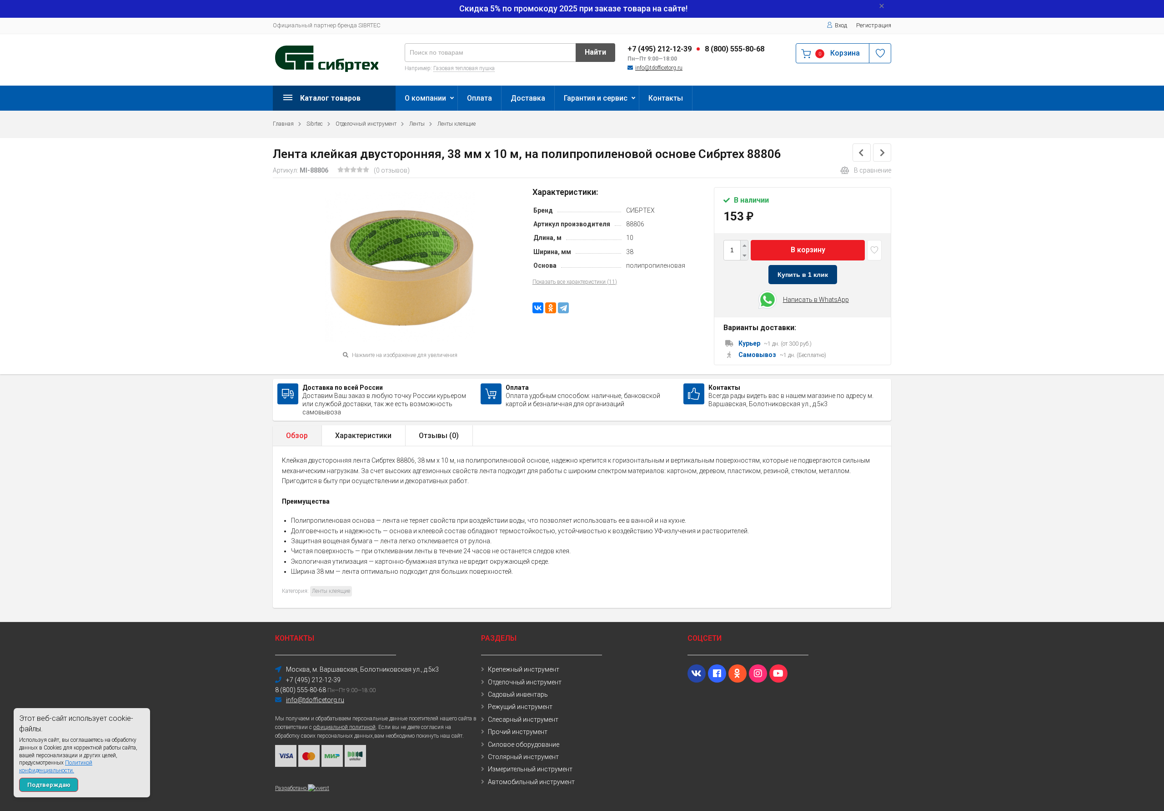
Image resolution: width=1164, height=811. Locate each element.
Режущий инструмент (520, 706)
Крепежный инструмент (523, 669)
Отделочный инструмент (366, 124)
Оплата (479, 98)
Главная (283, 124)
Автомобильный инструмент (531, 781)
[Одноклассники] (550, 307)
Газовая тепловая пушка (464, 68)
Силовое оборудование (523, 744)
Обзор (297, 435)
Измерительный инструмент (530, 769)
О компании (425, 98)
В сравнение (872, 170)
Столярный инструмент (523, 756)
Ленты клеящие (456, 124)
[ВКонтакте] (537, 307)
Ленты (417, 124)
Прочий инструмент (517, 731)
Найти (595, 52)
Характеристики (363, 435)
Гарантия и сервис (595, 98)
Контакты (665, 98)
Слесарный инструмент (523, 719)
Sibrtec (314, 124)
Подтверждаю (48, 784)
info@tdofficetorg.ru (658, 68)
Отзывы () (439, 435)
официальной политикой (344, 727)
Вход (841, 25)
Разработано (291, 788)
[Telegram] (563, 307)
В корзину (808, 249)
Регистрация (873, 25)
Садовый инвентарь (518, 694)
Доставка (528, 98)
